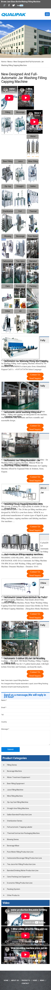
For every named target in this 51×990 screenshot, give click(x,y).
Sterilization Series (14, 821)
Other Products (13, 895)
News (10, 62)
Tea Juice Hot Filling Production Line (21, 864)
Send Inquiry (35, 378)
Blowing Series (13, 839)
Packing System (13, 889)
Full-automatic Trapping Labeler (19, 827)
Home (3, 62)
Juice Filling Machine (15, 790)
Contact (25, 983)
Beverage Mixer (13, 846)
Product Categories (15, 758)
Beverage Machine (14, 771)
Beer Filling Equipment (16, 784)
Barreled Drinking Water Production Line (22, 870)
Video (6, 902)
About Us (15, 980)
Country (4, 722)
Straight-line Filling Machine (18, 808)
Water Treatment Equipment (18, 777)
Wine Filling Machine (15, 796)
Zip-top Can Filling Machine (17, 802)
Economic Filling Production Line (19, 883)
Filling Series (12, 765)
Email (3, 707)
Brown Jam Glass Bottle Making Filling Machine (20, 2)
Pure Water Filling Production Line (20, 852)
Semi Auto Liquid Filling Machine (16, 680)
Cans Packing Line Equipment (18, 877)
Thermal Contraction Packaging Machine (23, 833)
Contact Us (35, 374)
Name (4, 700)
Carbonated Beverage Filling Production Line (24, 858)
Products (26, 980)
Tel (2, 715)
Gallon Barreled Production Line (19, 815)
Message (5, 729)
